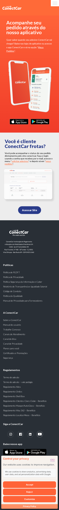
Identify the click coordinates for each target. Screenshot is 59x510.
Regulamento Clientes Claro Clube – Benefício (25, 401)
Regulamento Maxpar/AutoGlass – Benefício (24, 405)
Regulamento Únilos (12, 391)
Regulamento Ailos (12, 386)
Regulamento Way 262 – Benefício (19, 410)
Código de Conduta (12, 291)
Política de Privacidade (13, 277)
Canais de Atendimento (14, 334)
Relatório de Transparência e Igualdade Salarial (25, 286)
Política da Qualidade (13, 296)
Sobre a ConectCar (12, 320)
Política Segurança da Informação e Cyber (22, 281)
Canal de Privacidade (12, 343)
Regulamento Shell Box (14, 396)
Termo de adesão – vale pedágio (18, 382)
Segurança (8, 357)
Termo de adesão (11, 377)
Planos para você (11, 348)
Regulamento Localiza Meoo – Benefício (21, 415)
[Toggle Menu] (54, 3)
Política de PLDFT (11, 272)
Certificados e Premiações (15, 353)
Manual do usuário (12, 324)
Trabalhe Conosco (12, 329)
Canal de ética (9, 339)
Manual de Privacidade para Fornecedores (22, 300)
